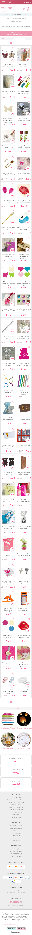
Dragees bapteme (16, 849)
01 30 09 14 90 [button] (26, 2)
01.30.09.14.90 (16, 891)
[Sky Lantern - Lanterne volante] (24, 719)
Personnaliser (16, 932)
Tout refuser (21, 928)
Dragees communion (16, 851)
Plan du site (16, 815)
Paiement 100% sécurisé (16, 810)
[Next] (21, 43)
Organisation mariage (16, 826)
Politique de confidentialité (16, 802)
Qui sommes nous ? (16, 797)
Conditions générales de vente (16, 800)
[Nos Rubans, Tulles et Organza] (8, 719)
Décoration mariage (16, 854)
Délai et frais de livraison (16, 807)
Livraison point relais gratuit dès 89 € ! (16, 14)
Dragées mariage (16, 856)
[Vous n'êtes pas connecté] (20, 9)
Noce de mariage (16, 833)
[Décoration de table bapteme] (24, 739)
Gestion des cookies (16, 805)
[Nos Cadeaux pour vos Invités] (8, 739)
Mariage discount (16, 838)
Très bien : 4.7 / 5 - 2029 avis (16, 905)
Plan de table (16, 835)
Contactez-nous (16, 817)
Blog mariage (16, 840)
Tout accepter (11, 928)
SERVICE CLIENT (16, 887)
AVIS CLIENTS (16, 898)
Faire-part (16, 830)
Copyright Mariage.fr (16, 812)
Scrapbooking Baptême (13, 34)
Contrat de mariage (16, 828)
